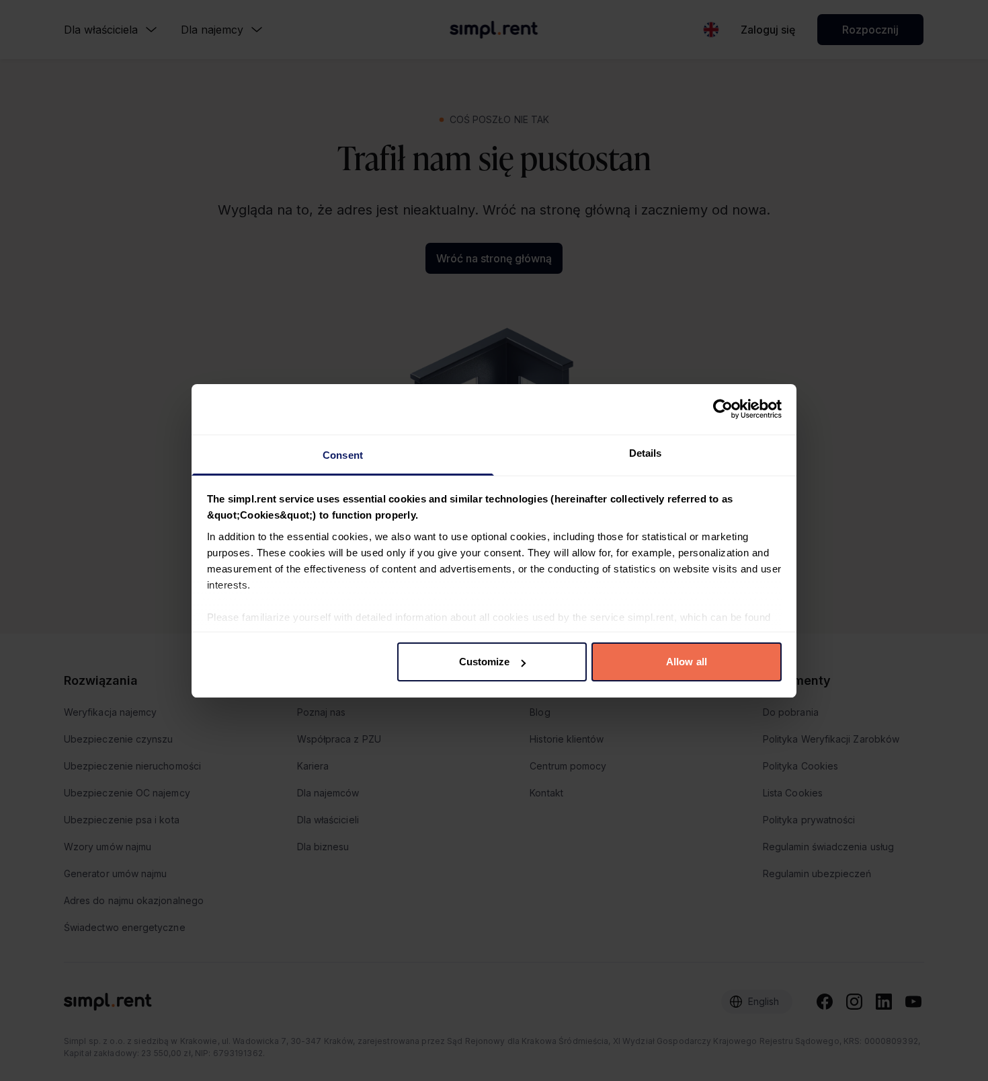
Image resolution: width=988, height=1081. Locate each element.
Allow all (686, 661)
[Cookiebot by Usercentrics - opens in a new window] (723, 409)
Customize (484, 661)
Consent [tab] (343, 455)
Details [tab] (645, 453)
